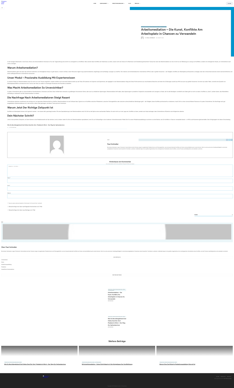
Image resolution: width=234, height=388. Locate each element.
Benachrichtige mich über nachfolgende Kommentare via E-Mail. (25, 206)
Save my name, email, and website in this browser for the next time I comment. (25, 203)
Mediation (143, 26)
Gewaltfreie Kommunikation (7, 269)
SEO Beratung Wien (228, 378)
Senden (196, 214)
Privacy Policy (124, 386)
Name (9, 177)
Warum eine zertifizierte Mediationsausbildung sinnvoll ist (177, 364)
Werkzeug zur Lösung (187, 61)
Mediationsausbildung (151, 26)
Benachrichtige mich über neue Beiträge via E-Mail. (22, 210)
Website (9, 193)
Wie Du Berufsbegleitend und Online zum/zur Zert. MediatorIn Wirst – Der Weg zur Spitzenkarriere (35, 125)
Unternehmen (163, 26)
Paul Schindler (151, 37)
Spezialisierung (65, 111)
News (158, 26)
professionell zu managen (193, 71)
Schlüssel (72, 101)
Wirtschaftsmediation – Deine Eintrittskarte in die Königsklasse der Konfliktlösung (107, 364)
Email (8, 185)
